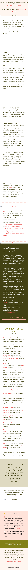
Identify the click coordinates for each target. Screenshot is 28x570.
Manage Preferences (17, 561)
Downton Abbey (7, 355)
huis (4, 419)
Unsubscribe (9, 561)
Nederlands (6, 389)
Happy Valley (11, 356)
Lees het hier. (20, 513)
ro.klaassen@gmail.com (9, 312)
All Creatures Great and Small (11, 358)
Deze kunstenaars (18, 422)
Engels (12, 389)
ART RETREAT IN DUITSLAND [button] (14, 317)
